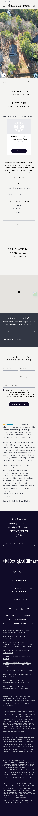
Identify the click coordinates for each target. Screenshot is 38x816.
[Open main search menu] (34, 6)
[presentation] (19, 43)
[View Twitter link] (16, 609)
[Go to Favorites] (34, 1)
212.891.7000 (30, 711)
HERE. (31, 777)
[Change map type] (35, 294)
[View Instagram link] (22, 609)
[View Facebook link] (10, 609)
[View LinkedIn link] (28, 609)
